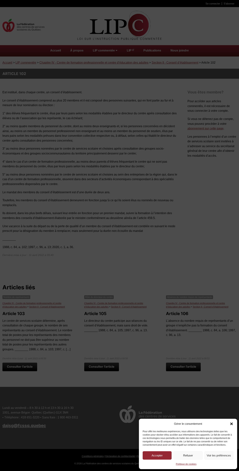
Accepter (157, 455)
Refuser (188, 455)
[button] (231, 424)
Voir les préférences (219, 455)
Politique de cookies (186, 464)
